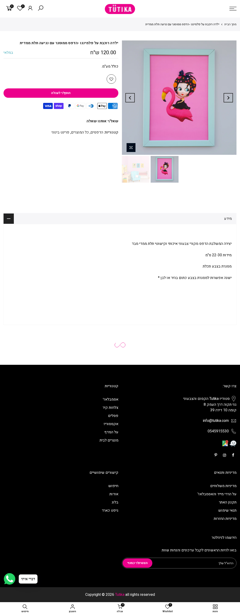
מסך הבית (230, 24)
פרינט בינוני (60, 132)
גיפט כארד (110, 510)
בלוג (115, 502)
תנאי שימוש (227, 510)
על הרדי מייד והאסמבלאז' (217, 494)
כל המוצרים (80, 132)
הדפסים (96, 132)
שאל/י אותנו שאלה (102, 121)
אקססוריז (111, 424)
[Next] (130, 97)
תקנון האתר (227, 502)
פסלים (113, 416)
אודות (113, 494)
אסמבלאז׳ (110, 399)
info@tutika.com (216, 420)
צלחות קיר (110, 407)
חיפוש (113, 486)
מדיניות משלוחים (223, 486)
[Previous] (228, 97)
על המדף (111, 432)
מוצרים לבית (109, 440)
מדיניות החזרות (225, 518)
